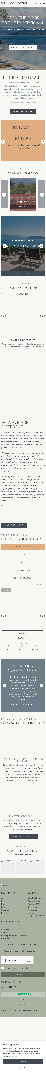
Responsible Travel (36, 916)
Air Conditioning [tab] (23, 546)
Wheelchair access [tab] (23, 578)
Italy (3, 904)
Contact (4, 933)
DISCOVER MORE (23, 111)
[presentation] (3, 142)
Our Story (5, 930)
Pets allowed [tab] (23, 570)
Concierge (32, 910)
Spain (3, 907)
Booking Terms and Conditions (14, 936)
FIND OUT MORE (14, 525)
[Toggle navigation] (44, 3)
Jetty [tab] (23, 562)
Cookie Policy (13, 1056)
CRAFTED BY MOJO (30, 1010)
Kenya (4, 913)
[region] (23, 1056)
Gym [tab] (23, 554)
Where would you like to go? (22, 47)
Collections (33, 907)
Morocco (5, 910)
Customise (23, 1067)
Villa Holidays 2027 (36, 898)
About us (5, 927)
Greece (4, 898)
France (4, 901)
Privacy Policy (7, 938)
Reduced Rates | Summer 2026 (35, 903)
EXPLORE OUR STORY (23, 273)
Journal (31, 913)
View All (40, 584)
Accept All (23, 1061)
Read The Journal (23, 837)
